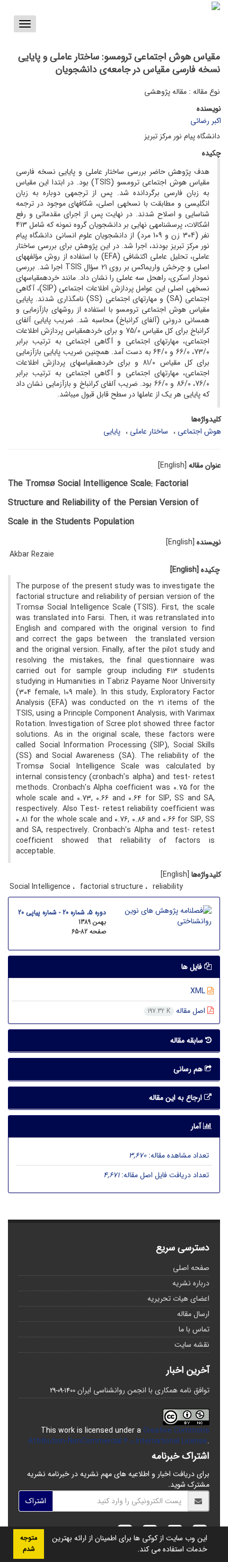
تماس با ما (194, 1329)
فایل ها (192, 967)
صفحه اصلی (191, 1268)
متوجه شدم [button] (28, 1544)
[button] (133, 1550)
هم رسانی (189, 1069)
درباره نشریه (190, 1283)
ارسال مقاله (193, 1314)
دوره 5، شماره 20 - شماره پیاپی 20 (62, 912)
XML (198, 991)
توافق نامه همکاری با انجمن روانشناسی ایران (143, 1390)
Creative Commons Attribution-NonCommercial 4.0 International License (118, 1436)
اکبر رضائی (205, 121)
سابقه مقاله (187, 1040)
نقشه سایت (191, 1345)
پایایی (111, 431)
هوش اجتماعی (199, 431)
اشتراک (35, 1501)
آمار (197, 1126)
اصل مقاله (177, 1011)
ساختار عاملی (149, 431)
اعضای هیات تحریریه (178, 1298)
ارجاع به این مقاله (176, 1098)
